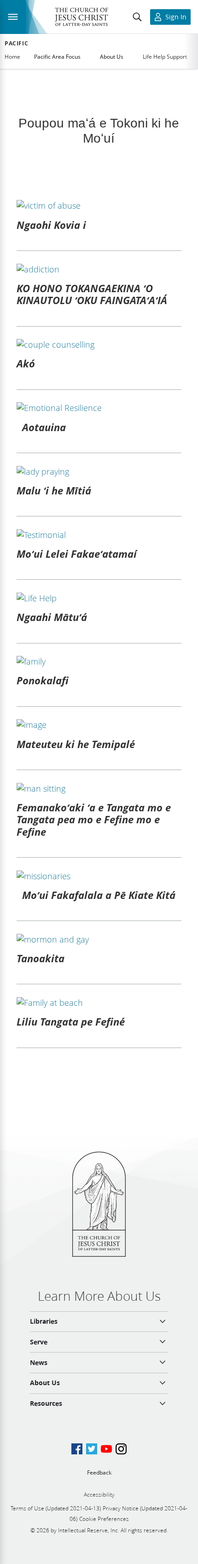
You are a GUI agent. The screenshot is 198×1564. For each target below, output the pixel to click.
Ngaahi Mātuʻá (52, 617)
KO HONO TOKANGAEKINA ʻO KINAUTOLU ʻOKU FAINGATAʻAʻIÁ (92, 294)
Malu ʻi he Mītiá (54, 490)
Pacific (16, 43)
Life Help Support (165, 57)
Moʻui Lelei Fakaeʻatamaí (77, 553)
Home (12, 57)
